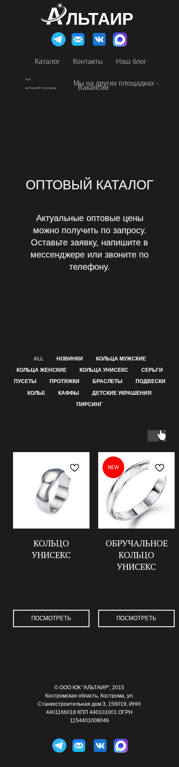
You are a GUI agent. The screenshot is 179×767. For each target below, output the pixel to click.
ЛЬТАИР (99, 19)
